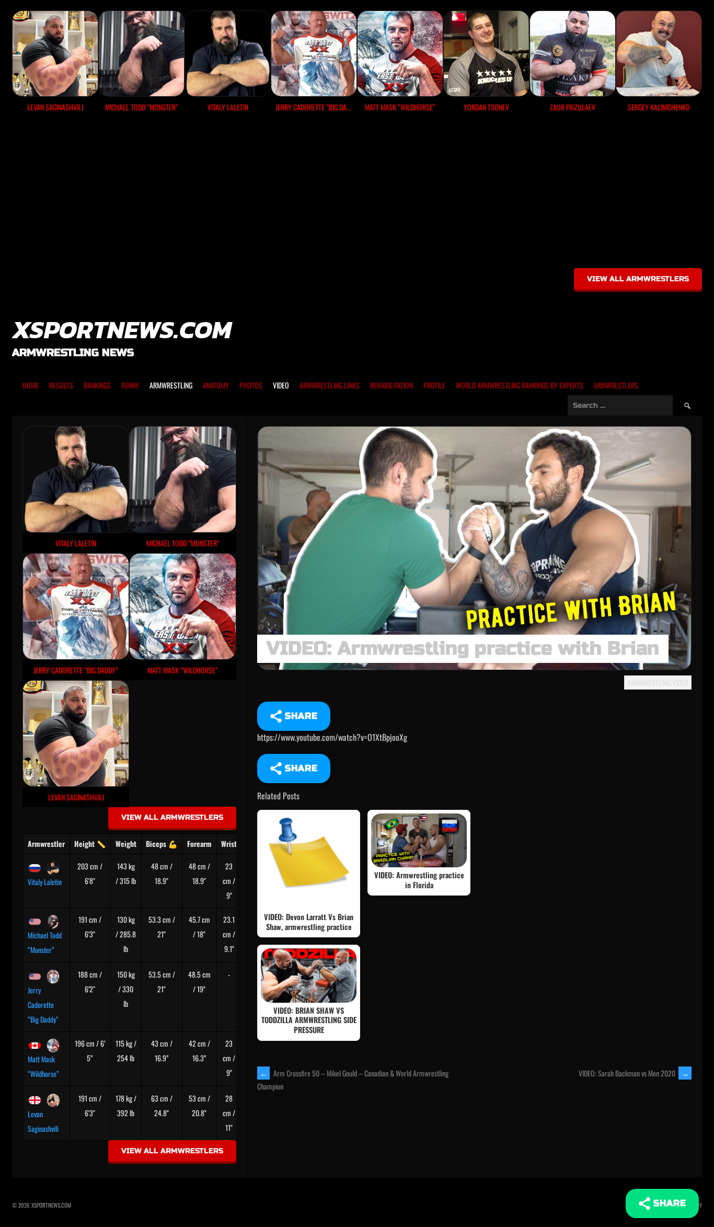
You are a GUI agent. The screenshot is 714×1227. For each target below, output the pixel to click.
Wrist (229, 843)
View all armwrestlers (638, 278)
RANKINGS (97, 385)
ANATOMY (216, 385)
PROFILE (434, 385)
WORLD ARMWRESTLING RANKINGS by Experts (519, 385)
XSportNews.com (122, 329)
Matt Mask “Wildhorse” (43, 1066)
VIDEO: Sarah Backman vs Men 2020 (634, 1073)
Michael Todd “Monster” (45, 942)
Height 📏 (90, 843)
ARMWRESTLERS (616, 385)
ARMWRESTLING (170, 385)
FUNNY (130, 385)
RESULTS (61, 385)
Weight (126, 843)
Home (30, 385)
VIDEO (281, 385)
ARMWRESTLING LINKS (330, 385)
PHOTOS (250, 385)
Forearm (199, 843)
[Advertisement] (357, 194)
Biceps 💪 (161, 843)
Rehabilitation (391, 385)
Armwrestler (46, 843)
